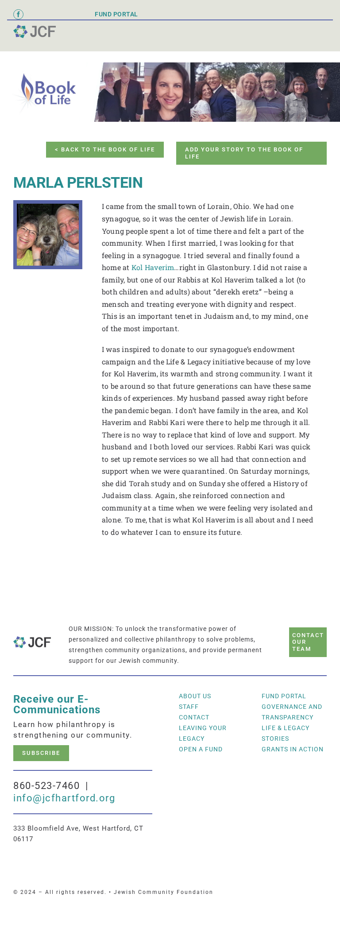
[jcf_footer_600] (34, 28)
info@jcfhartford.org (64, 798)
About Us (195, 696)
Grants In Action (293, 749)
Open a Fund (201, 749)
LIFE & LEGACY (285, 727)
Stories (275, 738)
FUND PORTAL (116, 14)
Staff (189, 706)
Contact (194, 717)
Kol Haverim (152, 267)
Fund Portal (284, 696)
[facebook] (18, 14)
